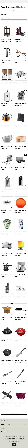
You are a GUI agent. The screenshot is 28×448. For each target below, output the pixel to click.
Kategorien (14, 10)
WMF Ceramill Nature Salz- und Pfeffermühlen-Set (11, 82)
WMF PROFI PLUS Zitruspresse (8, 103)
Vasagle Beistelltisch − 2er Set (21, 60)
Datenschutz (21, 438)
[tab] (14, 421)
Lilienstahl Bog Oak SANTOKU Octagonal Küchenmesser (13, 403)
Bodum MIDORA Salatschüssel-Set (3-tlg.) (10, 146)
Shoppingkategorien (6, 424)
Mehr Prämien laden (14, 413)
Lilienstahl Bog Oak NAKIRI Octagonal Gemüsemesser (12, 381)
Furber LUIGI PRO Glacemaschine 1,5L (9, 253)
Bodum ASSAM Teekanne (6, 124)
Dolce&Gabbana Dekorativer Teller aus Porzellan (11, 210)
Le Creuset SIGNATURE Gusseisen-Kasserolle (10, 360)
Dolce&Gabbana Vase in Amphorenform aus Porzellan (12, 231)
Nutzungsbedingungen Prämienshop (9, 439)
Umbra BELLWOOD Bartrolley (7, 39)
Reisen (2, 428)
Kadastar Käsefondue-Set (6, 274)
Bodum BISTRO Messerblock (21, 124)
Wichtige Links (4, 431)
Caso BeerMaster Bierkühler (7, 189)
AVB (19, 441)
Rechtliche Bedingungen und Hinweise (11, 438)
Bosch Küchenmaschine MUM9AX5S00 (9, 167)
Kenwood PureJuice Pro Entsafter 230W (9, 296)
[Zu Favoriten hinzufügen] (12, 36)
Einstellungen (4, 420)
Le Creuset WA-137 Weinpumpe (7, 60)
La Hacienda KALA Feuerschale (7, 317)
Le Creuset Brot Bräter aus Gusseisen (8, 338)
